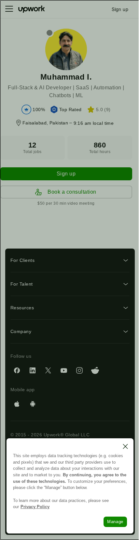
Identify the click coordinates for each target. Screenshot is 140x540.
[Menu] (9, 9)
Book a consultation (72, 192)
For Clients (22, 260)
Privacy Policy (35, 506)
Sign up (66, 173)
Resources (22, 307)
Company (20, 331)
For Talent (21, 284)
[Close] (125, 446)
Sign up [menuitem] (120, 9)
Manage (115, 521)
